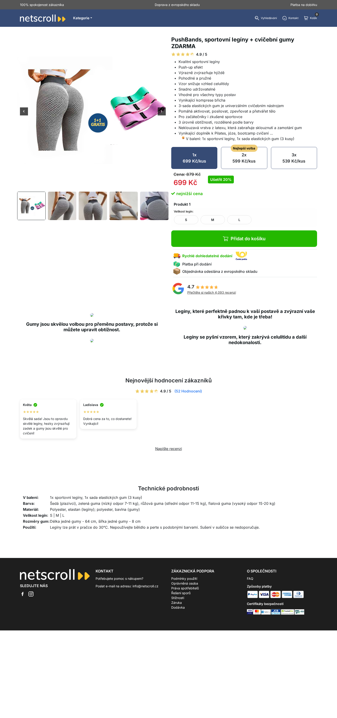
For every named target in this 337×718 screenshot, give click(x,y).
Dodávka (178, 607)
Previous (24, 112)
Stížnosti (177, 598)
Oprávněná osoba (184, 583)
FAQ (250, 578)
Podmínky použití (184, 578)
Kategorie (81, 18)
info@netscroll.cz (145, 586)
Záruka (176, 603)
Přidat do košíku (248, 238)
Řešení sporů (181, 593)
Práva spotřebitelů (185, 588)
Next (162, 112)
